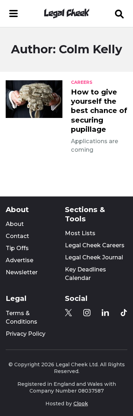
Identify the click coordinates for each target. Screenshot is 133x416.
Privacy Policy (25, 333)
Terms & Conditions (21, 317)
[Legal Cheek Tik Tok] (123, 312)
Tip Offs (17, 248)
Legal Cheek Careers (94, 245)
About (15, 224)
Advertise (19, 260)
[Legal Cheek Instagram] (86, 312)
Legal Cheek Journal (94, 257)
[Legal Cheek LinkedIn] (105, 312)
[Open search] (119, 13)
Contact (17, 236)
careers (81, 82)
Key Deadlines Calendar (85, 273)
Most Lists (80, 233)
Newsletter (22, 272)
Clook (80, 403)
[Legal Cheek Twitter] (68, 312)
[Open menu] (13, 13)
